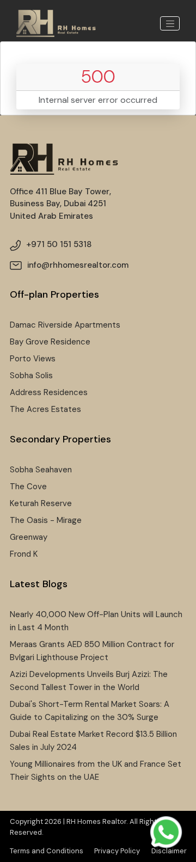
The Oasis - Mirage (46, 520)
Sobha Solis (31, 375)
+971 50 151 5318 (58, 244)
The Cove (28, 486)
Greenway (28, 537)
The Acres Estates (45, 409)
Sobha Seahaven (41, 469)
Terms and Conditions (46, 850)
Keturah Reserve (41, 503)
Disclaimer (169, 850)
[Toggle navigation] (170, 23)
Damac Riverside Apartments (65, 324)
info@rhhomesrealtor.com (77, 265)
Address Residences (49, 392)
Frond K (24, 554)
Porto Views (33, 358)
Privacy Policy (117, 850)
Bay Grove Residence (50, 341)
